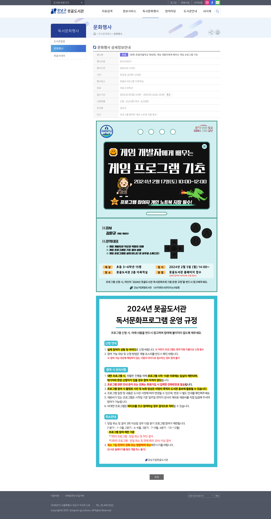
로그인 (173, 2)
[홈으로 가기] (94, 33)
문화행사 (58, 48)
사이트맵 (198, 2)
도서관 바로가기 (61, 2)
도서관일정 (59, 41)
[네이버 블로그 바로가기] (217, 2)
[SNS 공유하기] (211, 32)
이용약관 (55, 495)
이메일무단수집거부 (74, 495)
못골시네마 (59, 55)
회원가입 (185, 2)
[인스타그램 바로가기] (207, 2)
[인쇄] (217, 32)
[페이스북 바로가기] (212, 2)
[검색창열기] (217, 11)
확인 (217, 495)
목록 (156, 477)
